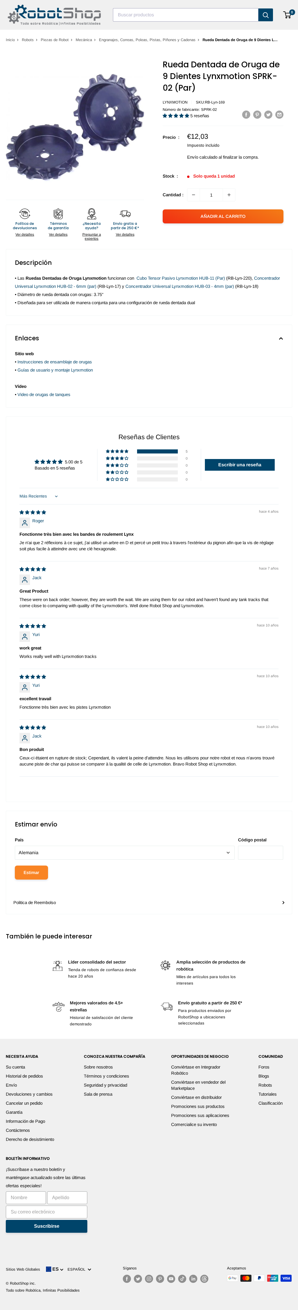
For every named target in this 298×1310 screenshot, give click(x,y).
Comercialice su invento (194, 1124)
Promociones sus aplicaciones (200, 1115)
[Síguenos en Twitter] (138, 1279)
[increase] (229, 195)
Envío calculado (202, 157)
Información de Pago (25, 1121)
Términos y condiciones (106, 1075)
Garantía (14, 1112)
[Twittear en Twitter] (268, 114)
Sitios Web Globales (23, 1269)
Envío (11, 1085)
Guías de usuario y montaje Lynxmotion (55, 369)
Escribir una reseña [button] (239, 464)
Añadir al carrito (223, 216)
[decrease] (193, 195)
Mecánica (84, 40)
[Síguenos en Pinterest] (160, 1279)
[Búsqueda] (265, 14)
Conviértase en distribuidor (196, 1097)
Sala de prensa (98, 1094)
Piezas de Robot (55, 40)
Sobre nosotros (98, 1066)
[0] (287, 14)
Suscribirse (46, 1226)
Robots (28, 40)
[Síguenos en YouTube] (171, 1279)
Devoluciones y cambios (29, 1094)
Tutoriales (267, 1094)
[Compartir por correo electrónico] (279, 114)
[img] (32, 512)
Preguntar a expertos (91, 236)
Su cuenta (15, 1066)
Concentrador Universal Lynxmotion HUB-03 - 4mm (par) (179, 286)
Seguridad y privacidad (105, 1085)
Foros (263, 1066)
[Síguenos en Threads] (204, 1279)
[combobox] (185, 15)
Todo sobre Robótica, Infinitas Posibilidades (43, 1290)
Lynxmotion (175, 102)
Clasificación (270, 1103)
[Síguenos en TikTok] (182, 1279)
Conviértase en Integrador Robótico (195, 1070)
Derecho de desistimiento (30, 1139)
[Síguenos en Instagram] (149, 1279)
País (19, 839)
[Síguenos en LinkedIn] (193, 1279)
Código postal (252, 839)
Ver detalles (24, 234)
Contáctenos (18, 1130)
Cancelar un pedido (24, 1103)
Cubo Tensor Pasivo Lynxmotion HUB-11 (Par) (180, 278)
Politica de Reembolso (34, 902)
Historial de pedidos (24, 1075)
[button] (176, 115)
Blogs (263, 1075)
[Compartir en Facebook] (246, 114)
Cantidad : (173, 194)
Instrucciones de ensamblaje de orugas (54, 361)
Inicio (10, 40)
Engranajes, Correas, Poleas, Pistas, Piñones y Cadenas (147, 40)
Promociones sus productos (198, 1106)
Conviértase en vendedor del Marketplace (198, 1085)
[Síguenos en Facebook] (127, 1279)
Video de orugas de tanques (43, 394)
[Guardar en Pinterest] (257, 114)
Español (78, 1269)
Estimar (31, 872)
